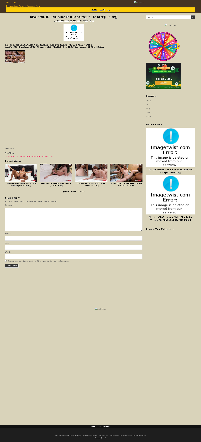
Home (94, 9)
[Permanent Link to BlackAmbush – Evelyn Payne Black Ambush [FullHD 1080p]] (21, 173)
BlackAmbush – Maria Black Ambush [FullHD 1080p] (56, 184)
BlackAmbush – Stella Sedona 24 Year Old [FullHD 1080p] (126, 184)
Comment (9, 205)
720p (74, 21)
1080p (148, 100)
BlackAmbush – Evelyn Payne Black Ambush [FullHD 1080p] (21, 184)
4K (147, 104)
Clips (102, 9)
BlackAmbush (78, 192)
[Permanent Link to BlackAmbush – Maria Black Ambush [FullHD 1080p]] (56, 173)
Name (7, 234)
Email (7, 243)
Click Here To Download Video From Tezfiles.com (29, 156)
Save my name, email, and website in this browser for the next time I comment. (38, 261)
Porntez (11, 2)
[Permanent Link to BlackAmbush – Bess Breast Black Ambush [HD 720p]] (91, 173)
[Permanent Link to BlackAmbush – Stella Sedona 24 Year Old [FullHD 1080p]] (126, 173)
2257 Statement (104, 427)
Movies (148, 116)
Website (8, 252)
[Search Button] (108, 9)
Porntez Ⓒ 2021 (100, 438)
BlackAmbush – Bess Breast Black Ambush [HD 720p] (91, 184)
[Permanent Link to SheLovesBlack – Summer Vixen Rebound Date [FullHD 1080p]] (170, 147)
